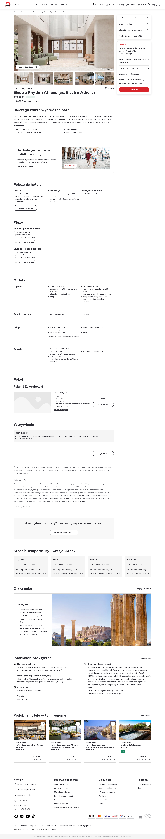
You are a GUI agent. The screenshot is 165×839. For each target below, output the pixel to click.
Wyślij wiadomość (65, 532)
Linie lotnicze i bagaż (63, 796)
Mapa (29, 88)
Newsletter (103, 800)
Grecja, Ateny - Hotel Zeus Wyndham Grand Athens (28, 723)
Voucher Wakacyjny (107, 788)
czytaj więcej (19, 125)
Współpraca (34, 826)
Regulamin (127, 836)
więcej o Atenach (144, 589)
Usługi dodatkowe (62, 792)
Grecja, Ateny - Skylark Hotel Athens (133, 722)
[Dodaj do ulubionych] (43, 724)
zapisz (111, 88)
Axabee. (55, 829)
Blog (139, 788)
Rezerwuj (134, 89)
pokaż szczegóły (61, 410)
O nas (16, 826)
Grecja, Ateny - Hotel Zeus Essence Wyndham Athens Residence (97, 723)
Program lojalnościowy (109, 784)
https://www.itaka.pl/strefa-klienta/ (61, 498)
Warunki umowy (61, 784)
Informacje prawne (85, 826)
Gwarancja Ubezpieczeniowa (67, 807)
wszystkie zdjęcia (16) (27, 67)
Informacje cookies (67, 826)
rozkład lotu (124, 62)
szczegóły (139, 80)
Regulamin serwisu (49, 826)
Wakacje (17, 12)
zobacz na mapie (25, 208)
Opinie (101, 803)
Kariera (24, 826)
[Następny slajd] (151, 566)
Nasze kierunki (26, 12)
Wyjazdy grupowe (107, 792)
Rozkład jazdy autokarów (65, 800)
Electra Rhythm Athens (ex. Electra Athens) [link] (59, 12)
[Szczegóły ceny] (39, 101)
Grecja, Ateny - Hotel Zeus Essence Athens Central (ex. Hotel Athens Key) (63, 723)
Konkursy (103, 796)
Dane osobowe (61, 803)
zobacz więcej (145, 658)
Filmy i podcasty (144, 784)
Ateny (41, 12)
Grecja (35, 12)
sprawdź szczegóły (25, 166)
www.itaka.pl (86, 495)
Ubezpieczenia (61, 788)
